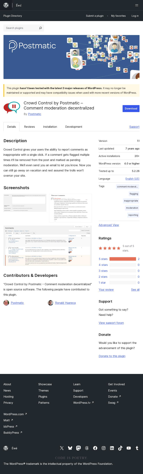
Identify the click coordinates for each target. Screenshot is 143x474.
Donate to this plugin (112, 356)
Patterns (43, 402)
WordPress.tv (83, 402)
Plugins (42, 396)
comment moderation (128, 186)
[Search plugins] (40, 28)
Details (11, 126)
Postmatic (34, 114)
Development (73, 126)
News (7, 390)
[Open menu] (137, 5)
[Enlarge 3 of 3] (87, 230)
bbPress (10, 426)
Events (112, 390)
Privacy (8, 402)
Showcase (45, 384)
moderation (132, 208)
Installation (50, 126)
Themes (43, 390)
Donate (114, 396)
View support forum (111, 323)
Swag (113, 402)
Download (131, 108)
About (7, 384)
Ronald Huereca (65, 303)
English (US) (133, 178)
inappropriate (131, 200)
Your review (106, 289)
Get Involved (116, 384)
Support (134, 126)
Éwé (14, 448)
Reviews (29, 126)
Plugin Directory (12, 15)
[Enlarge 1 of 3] (41, 198)
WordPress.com (15, 414)
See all (135, 289)
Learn (76, 384)
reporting (133, 215)
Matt (8, 420)
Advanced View (109, 225)
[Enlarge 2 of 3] (87, 198)
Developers (80, 396)
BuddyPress (12, 432)
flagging (134, 193)
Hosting (8, 396)
